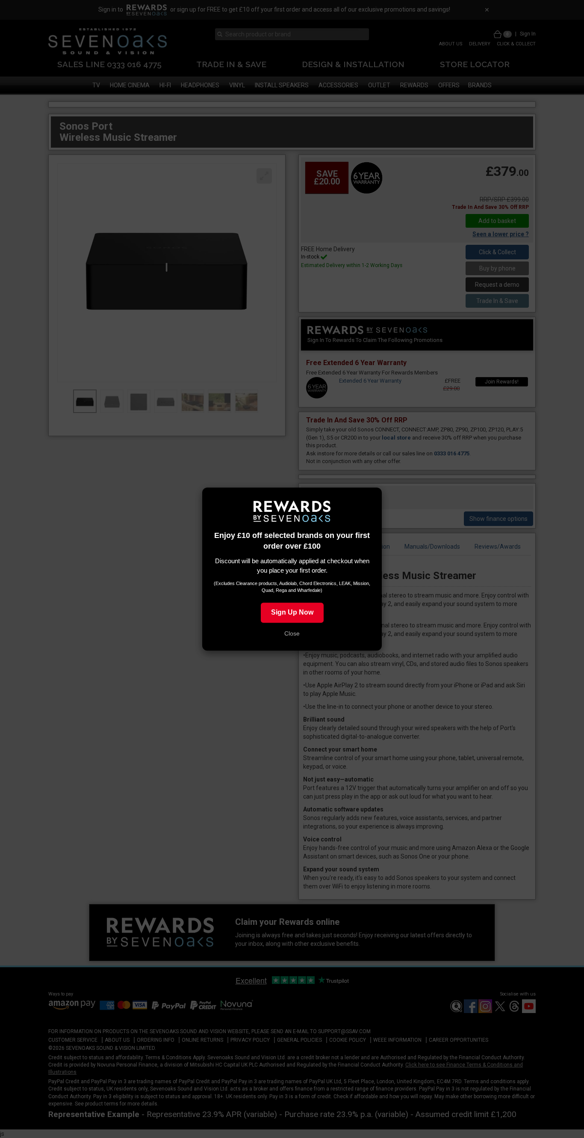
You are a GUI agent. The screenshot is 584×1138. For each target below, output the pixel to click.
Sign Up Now (292, 612)
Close (292, 633)
